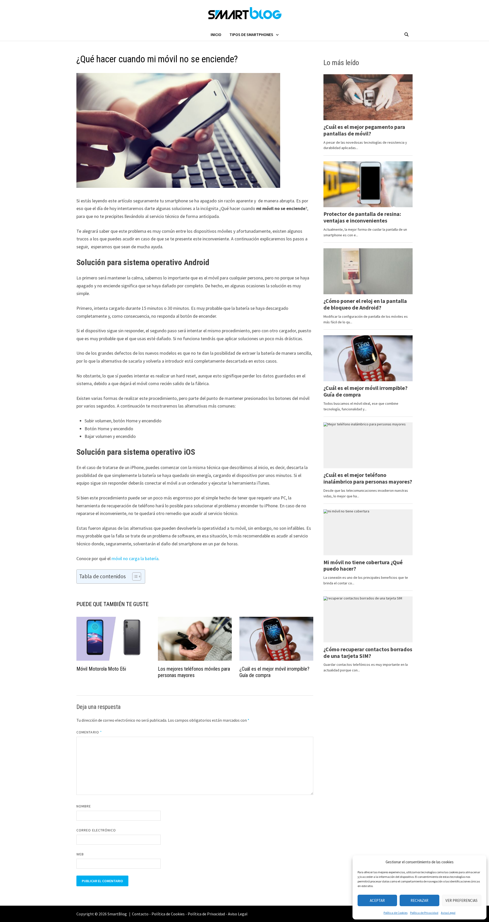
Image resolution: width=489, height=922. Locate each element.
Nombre (83, 806)
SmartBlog (117, 913)
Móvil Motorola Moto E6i (101, 669)
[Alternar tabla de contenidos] (134, 576)
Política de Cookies (396, 913)
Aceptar (377, 900)
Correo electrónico (96, 830)
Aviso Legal (448, 913)
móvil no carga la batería (135, 558)
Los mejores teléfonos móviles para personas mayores (194, 672)
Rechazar (419, 900)
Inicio (216, 34)
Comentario (89, 732)
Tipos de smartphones (251, 34)
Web (80, 854)
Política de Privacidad (424, 913)
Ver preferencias (461, 900)
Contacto (140, 913)
